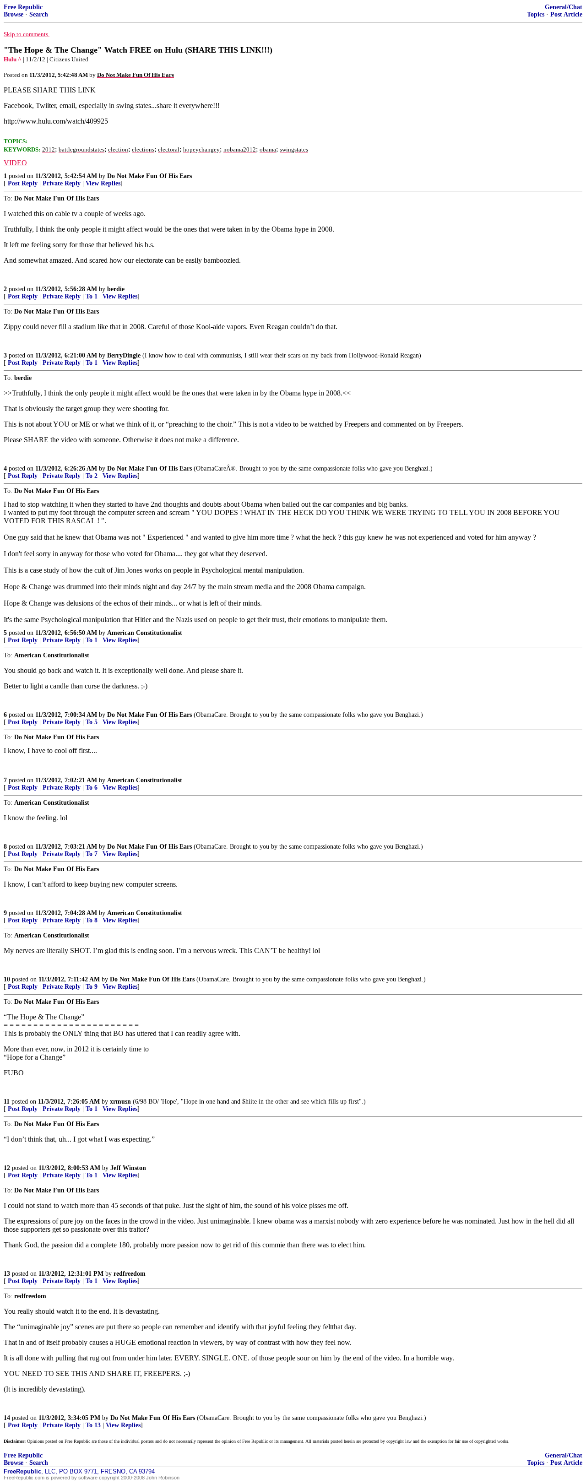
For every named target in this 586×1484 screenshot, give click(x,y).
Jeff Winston (128, 1167)
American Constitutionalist (144, 632)
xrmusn (120, 1101)
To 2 (92, 475)
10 (7, 979)
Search (38, 14)
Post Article (566, 14)
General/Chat (563, 7)
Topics (535, 14)
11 (7, 1101)
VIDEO (15, 163)
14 (7, 1417)
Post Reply (23, 183)
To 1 (92, 296)
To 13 (93, 1425)
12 (7, 1167)
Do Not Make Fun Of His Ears (149, 176)
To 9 (92, 986)
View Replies (103, 183)
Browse (13, 14)
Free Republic (23, 7)
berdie (116, 289)
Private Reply (62, 183)
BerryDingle (124, 355)
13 (7, 1273)
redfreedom (130, 1273)
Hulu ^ (13, 59)
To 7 (92, 853)
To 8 (92, 920)
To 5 (92, 722)
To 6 (92, 787)
